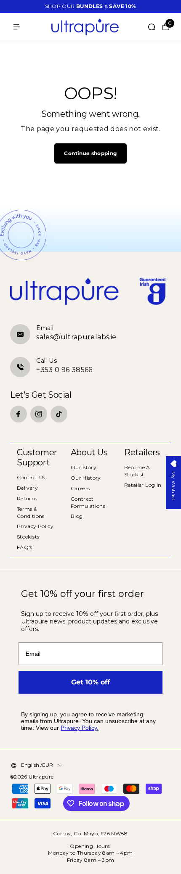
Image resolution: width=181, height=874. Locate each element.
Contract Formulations (88, 502)
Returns (27, 498)
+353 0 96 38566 (64, 370)
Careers (80, 488)
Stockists (28, 536)
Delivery (27, 488)
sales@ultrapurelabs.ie (76, 337)
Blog (77, 516)
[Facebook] (18, 414)
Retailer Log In (142, 485)
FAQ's (24, 547)
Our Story (83, 467)
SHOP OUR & (90, 6)
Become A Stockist (137, 471)
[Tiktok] (59, 414)
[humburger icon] (17, 27)
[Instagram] (38, 414)
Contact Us (31, 477)
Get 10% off (90, 682)
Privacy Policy (35, 526)
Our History (86, 478)
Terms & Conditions (31, 512)
